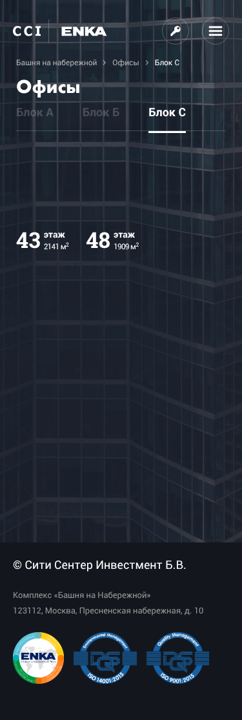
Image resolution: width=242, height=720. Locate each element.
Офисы (125, 62)
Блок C (167, 113)
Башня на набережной (56, 62)
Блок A (35, 113)
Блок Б (101, 113)
